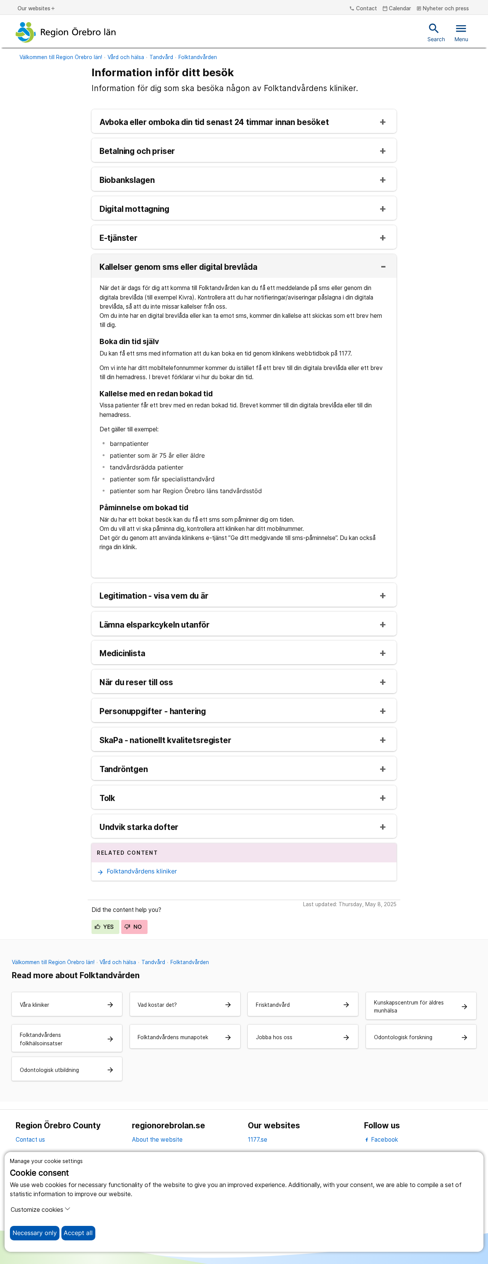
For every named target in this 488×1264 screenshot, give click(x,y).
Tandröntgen (124, 770)
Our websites (37, 8)
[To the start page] (65, 32)
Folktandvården (197, 57)
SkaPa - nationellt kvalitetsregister (165, 741)
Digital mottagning (134, 209)
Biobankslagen (127, 180)
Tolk (107, 799)
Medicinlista (122, 654)
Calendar (396, 8)
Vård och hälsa (126, 57)
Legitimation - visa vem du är (154, 596)
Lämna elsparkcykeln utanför (155, 625)
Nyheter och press (442, 8)
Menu (461, 32)
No (137, 927)
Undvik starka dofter (139, 827)
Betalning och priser (137, 151)
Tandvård (161, 57)
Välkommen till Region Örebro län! (60, 57)
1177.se (257, 1139)
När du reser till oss (136, 683)
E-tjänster (119, 238)
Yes (108, 927)
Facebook (383, 1139)
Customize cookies (37, 1209)
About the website (157, 1139)
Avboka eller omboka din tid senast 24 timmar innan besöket (214, 123)
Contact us (30, 1139)
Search (436, 32)
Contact (363, 8)
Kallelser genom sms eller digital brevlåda (178, 267)
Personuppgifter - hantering (153, 712)
